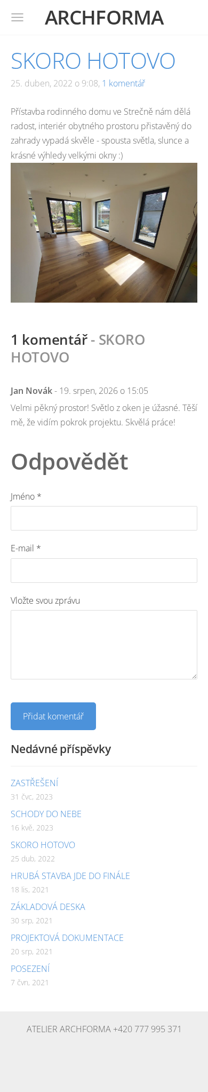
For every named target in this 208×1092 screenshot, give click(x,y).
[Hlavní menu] (17, 17)
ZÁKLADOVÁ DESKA (48, 907)
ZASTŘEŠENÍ (34, 783)
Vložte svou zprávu (45, 600)
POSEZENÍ (30, 969)
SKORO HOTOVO (43, 845)
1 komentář (123, 83)
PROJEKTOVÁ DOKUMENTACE (67, 938)
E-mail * (26, 548)
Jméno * (26, 496)
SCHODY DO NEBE (46, 814)
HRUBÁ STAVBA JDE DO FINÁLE (70, 876)
